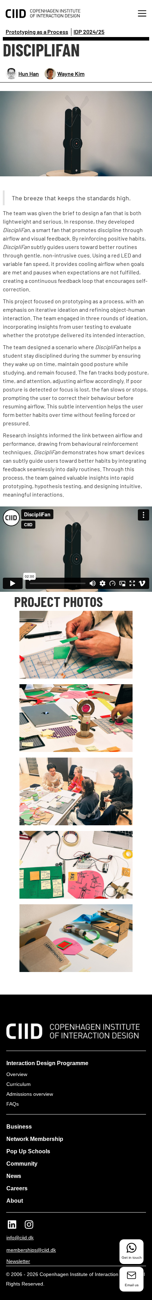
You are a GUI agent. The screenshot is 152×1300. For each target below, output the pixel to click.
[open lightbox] (76, 133)
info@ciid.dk (20, 1237)
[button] (142, 14)
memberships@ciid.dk (31, 1250)
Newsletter (18, 1261)
